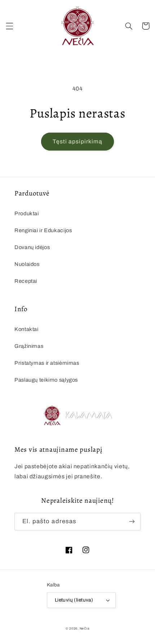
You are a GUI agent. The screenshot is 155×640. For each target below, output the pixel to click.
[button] (9, 26)
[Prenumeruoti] (132, 521)
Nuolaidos (27, 264)
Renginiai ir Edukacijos (43, 230)
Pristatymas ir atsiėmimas (46, 363)
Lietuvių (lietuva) (74, 600)
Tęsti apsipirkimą (78, 141)
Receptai (25, 281)
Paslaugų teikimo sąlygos (46, 380)
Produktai (26, 213)
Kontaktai (26, 329)
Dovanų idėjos (32, 247)
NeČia (85, 628)
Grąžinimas (28, 346)
